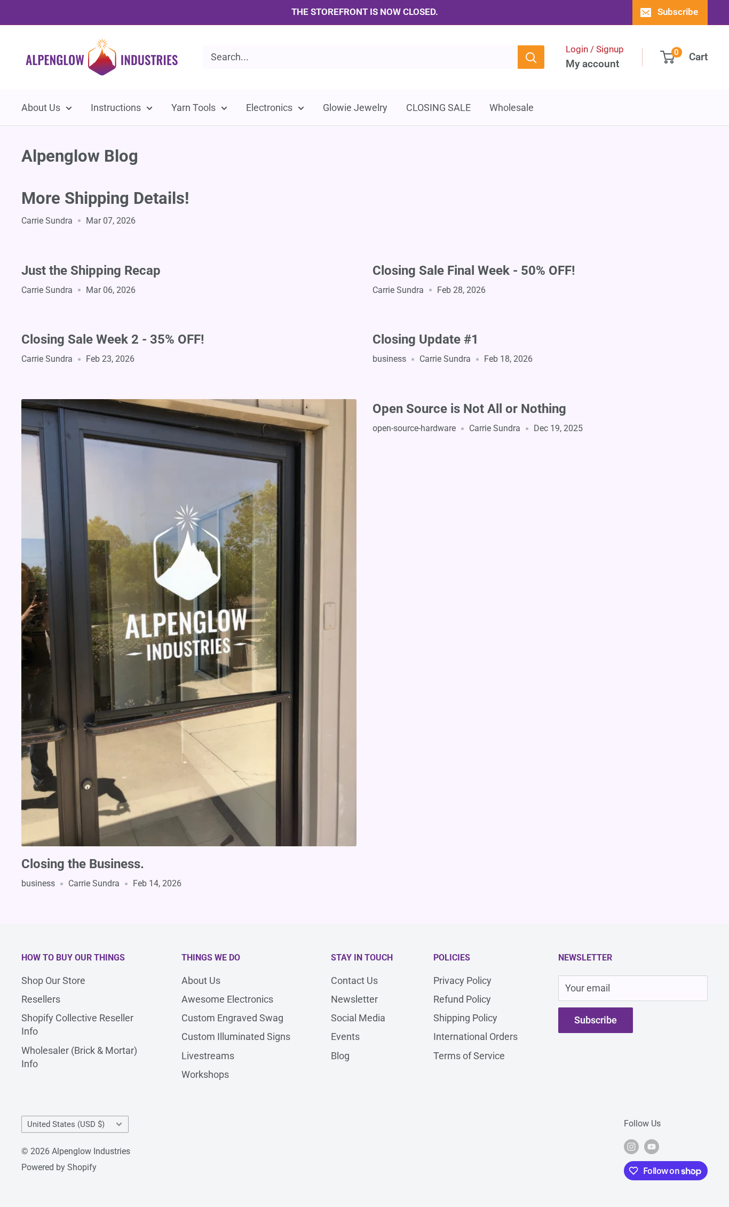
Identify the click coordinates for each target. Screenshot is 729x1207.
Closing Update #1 (426, 339)
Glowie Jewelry (355, 107)
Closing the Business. (82, 863)
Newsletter (354, 999)
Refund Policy (462, 999)
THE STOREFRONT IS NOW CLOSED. (364, 11)
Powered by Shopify (59, 1167)
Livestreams (207, 1055)
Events (345, 1036)
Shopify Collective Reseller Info (77, 1024)
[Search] (531, 57)
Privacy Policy (462, 980)
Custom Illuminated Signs (235, 1036)
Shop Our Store (53, 980)
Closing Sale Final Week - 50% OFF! (474, 270)
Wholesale (511, 107)
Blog (340, 1055)
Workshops (205, 1074)
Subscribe (677, 11)
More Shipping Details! (105, 198)
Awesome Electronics (227, 999)
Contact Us (354, 980)
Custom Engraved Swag (232, 1017)
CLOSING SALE (438, 107)
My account (592, 64)
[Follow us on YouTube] (651, 1147)
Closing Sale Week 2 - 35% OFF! (112, 339)
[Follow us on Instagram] (631, 1147)
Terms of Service (469, 1055)
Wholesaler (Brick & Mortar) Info (79, 1057)
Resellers (40, 999)
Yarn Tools (193, 107)
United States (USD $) (66, 1124)
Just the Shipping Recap (91, 270)
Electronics (269, 107)
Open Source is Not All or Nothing (469, 408)
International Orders (475, 1036)
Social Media (358, 1017)
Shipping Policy (465, 1017)
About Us (40, 107)
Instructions (116, 107)
